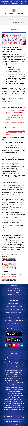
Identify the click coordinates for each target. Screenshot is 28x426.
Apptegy (17, 424)
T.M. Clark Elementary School (14, 318)
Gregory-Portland (14, 19)
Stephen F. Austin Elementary (14, 315)
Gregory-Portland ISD (14, 303)
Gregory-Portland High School (14, 306)
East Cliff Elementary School (14, 312)
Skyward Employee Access (11, 3)
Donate (25, 22)
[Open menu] (4, 11)
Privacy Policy (14, 353)
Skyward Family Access (20, 1)
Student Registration (7, 1)
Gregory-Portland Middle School (14, 309)
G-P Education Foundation (12, 22)
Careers (22, 3)
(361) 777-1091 (16, 294)
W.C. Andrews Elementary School (14, 320)
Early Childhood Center (14, 323)
